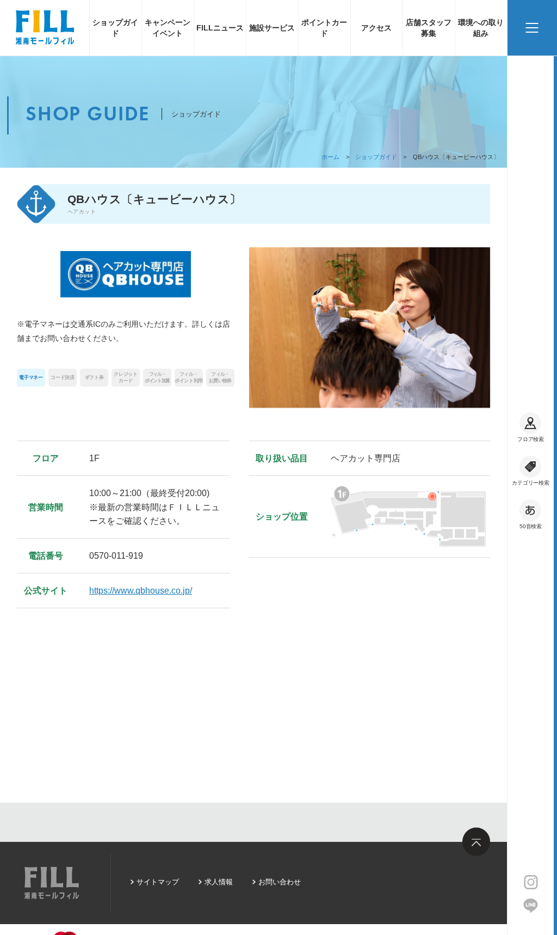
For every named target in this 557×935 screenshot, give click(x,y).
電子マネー (30, 377)
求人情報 (219, 882)
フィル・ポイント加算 (157, 377)
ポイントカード (324, 28)
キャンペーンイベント (167, 28)
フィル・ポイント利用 (189, 377)
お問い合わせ (279, 882)
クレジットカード (125, 377)
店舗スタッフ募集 (428, 28)
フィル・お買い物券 (220, 377)
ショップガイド (115, 28)
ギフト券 (94, 377)
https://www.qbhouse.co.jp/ (140, 590)
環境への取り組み (481, 28)
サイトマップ (158, 882)
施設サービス (272, 27)
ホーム (330, 157)
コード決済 (62, 377)
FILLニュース (220, 27)
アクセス (376, 27)
